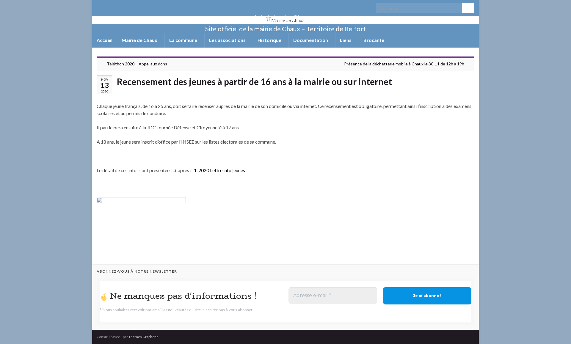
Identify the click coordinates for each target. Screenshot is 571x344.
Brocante (373, 40)
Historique (270, 40)
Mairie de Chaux (285, 19)
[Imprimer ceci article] (469, 92)
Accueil (104, 40)
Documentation (311, 40)
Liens (346, 40)
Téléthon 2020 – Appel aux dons (137, 63)
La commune (183, 40)
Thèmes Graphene (143, 336)
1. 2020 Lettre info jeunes (219, 170)
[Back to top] (557, 330)
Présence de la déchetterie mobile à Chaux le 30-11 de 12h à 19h (404, 63)
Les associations (228, 40)
